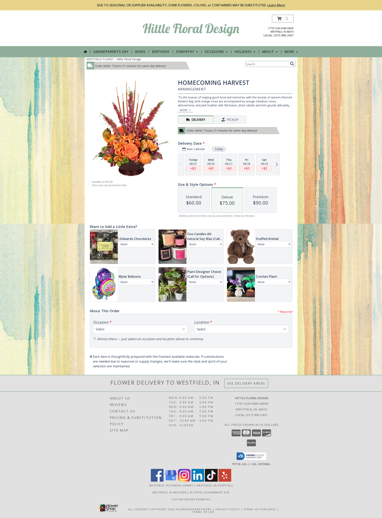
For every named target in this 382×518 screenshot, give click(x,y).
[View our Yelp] (224, 480)
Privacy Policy (227, 509)
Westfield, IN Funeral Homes (171, 485)
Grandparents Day (111, 51)
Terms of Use (203, 512)
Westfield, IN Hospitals (215, 485)
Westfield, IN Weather (169, 492)
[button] (282, 18)
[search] (292, 64)
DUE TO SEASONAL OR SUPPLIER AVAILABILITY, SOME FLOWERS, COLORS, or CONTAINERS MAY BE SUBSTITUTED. (191, 5)
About (268, 51)
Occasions (214, 51)
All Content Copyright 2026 (151, 509)
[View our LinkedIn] (197, 480)
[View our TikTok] (211, 480)
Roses (140, 51)
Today (219, 149)
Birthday (160, 51)
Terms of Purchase (260, 509)
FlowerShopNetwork (194, 509)
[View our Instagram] (184, 480)
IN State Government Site (210, 492)
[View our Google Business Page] (170, 480)
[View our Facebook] (157, 480)
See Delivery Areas (246, 383)
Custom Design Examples (191, 499)
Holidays (243, 51)
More (289, 51)
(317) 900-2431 (283, 35)
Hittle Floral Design (191, 28)
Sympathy (185, 51)
